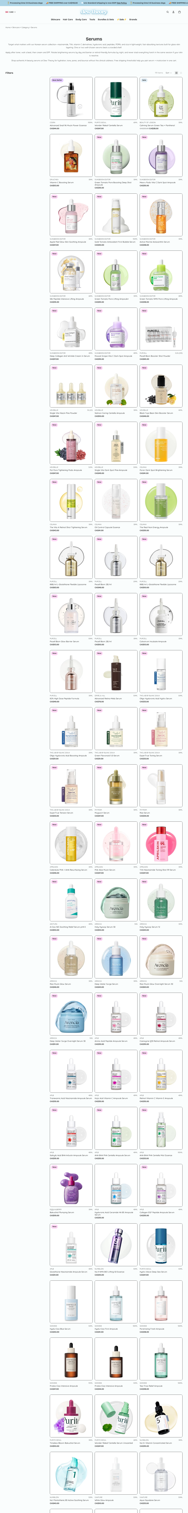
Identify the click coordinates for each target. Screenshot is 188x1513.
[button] (169, 73)
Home (8, 27)
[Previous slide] (54, 98)
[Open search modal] (168, 12)
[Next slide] (88, 98)
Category (25, 27)
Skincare (16, 27)
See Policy (122, 3)
